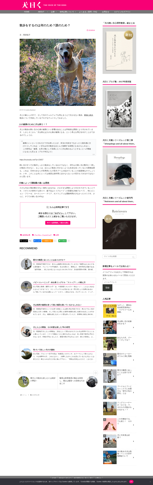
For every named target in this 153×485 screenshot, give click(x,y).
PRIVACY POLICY (65, 478)
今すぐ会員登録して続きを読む (58, 223)
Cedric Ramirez (30, 110)
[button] (133, 257)
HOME (54, 478)
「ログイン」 (59, 213)
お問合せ (98, 478)
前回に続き (88, 115)
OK (131, 481)
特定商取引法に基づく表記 (83, 478)
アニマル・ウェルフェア (43, 235)
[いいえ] (150, 482)
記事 (57, 235)
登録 (107, 288)
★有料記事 (26, 235)
